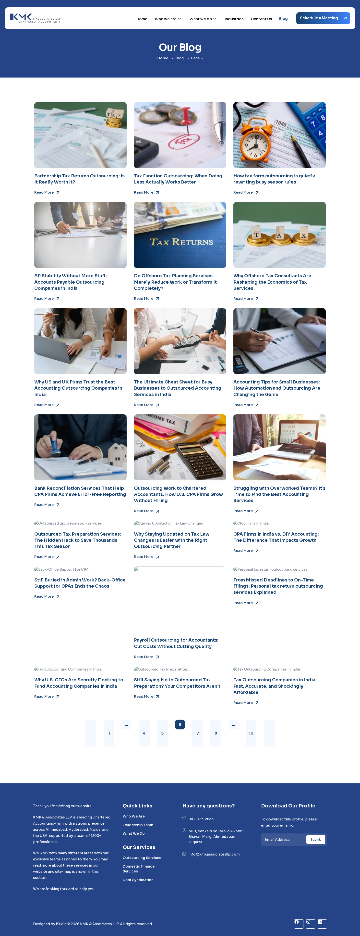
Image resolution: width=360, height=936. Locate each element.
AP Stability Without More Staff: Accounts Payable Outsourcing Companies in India (70, 282)
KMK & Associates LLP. (99, 924)
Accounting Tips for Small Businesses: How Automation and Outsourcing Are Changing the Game (276, 388)
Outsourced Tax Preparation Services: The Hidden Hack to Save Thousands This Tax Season (77, 540)
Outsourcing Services (142, 858)
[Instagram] (310, 924)
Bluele (61, 924)
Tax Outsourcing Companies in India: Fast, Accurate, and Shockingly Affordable (275, 686)
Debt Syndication (138, 880)
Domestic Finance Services (139, 868)
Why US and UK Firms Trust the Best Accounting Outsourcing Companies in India (78, 388)
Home (141, 18)
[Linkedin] (322, 924)
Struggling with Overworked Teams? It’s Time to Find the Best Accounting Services (279, 494)
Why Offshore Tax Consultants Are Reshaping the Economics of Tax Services (272, 282)
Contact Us (261, 18)
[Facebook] (298, 924)
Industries (234, 18)
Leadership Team (138, 825)
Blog (283, 18)
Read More (44, 192)
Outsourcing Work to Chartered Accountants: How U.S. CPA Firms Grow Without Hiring (178, 494)
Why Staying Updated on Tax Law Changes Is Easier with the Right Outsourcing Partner (171, 540)
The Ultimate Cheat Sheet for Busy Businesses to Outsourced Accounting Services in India (177, 388)
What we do (201, 18)
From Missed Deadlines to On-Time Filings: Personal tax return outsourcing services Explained (278, 586)
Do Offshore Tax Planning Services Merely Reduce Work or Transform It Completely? (175, 282)
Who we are (166, 18)
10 (251, 733)
